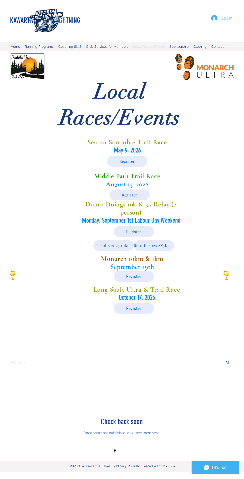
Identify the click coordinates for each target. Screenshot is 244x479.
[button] (227, 362)
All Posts (18, 362)
